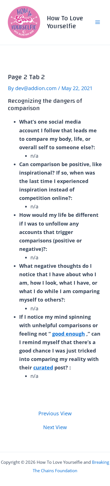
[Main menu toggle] (97, 22)
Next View (55, 427)
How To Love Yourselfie (65, 22)
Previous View (55, 413)
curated (43, 367)
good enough (68, 333)
